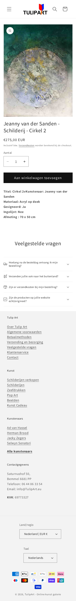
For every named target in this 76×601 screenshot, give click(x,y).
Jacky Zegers (16, 438)
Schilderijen (15, 385)
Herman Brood (17, 433)
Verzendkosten (26, 145)
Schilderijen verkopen (23, 380)
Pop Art (12, 395)
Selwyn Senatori (19, 443)
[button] (9, 9)
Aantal (8, 153)
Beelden (13, 400)
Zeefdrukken (16, 390)
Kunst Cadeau (17, 405)
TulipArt (29, 594)
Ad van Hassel (17, 428)
